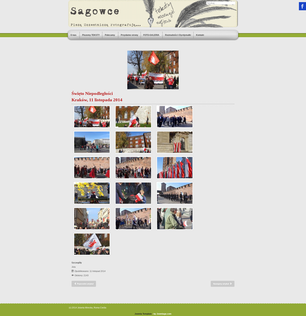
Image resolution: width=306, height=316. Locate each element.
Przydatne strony (129, 35)
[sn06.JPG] (91, 244)
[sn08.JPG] (91, 116)
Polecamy (110, 35)
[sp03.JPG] (133, 218)
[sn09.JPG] (133, 142)
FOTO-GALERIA (151, 35)
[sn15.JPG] (91, 142)
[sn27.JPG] (133, 193)
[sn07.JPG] (133, 116)
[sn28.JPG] (174, 218)
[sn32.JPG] (174, 142)
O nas (73, 35)
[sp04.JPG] (91, 167)
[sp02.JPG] (174, 116)
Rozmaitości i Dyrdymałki (178, 35)
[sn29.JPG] (174, 167)
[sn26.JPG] (91, 218)
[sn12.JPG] (91, 193)
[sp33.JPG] (133, 167)
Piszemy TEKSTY (91, 35)
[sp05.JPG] (174, 193)
